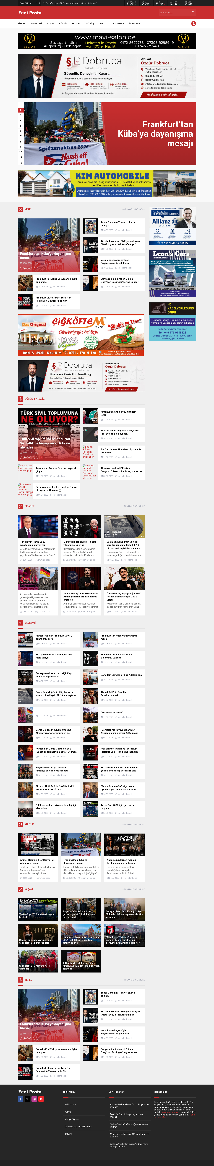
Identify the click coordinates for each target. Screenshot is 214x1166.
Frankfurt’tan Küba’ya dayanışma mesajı (126, 1115)
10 (20, 152)
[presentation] (21, 245)
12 (20, 162)
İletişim (68, 1134)
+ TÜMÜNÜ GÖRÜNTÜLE (134, 209)
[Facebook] (20, 1099)
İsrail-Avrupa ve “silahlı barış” (59, 3)
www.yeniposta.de (171, 1112)
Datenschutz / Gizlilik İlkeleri (78, 1126)
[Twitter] (27, 1099)
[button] (21, 104)
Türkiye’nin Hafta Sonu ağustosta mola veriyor (129, 1125)
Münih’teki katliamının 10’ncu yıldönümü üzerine (129, 1135)
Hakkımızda (70, 1104)
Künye (68, 1112)
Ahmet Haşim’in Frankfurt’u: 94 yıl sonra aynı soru (129, 1105)
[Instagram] (34, 1099)
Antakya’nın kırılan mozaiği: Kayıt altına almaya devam (129, 1145)
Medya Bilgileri (72, 1119)
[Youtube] (41, 1099)
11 (20, 157)
